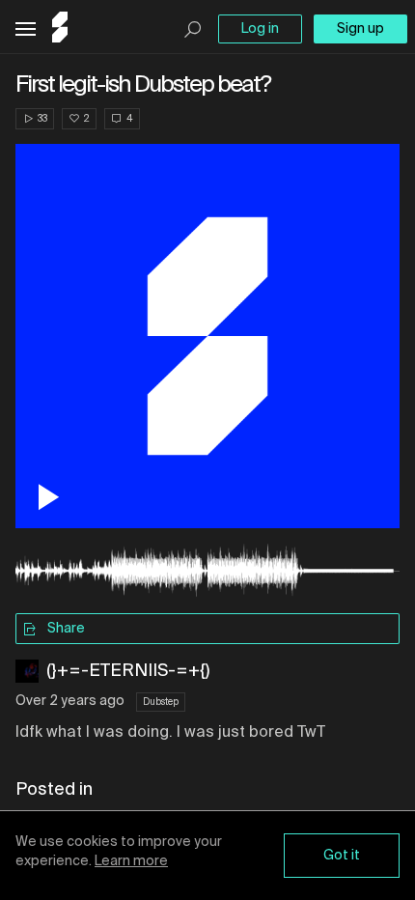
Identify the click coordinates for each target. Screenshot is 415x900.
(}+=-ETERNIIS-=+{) (127, 671)
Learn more (131, 861)
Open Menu (25, 29)
